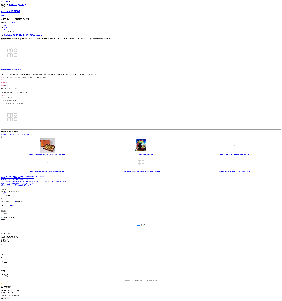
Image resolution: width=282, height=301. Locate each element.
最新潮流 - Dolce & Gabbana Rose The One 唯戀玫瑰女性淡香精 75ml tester (19, 181)
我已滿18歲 (3, 298)
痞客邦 (11, 201)
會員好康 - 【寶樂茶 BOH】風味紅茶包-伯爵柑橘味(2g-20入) (16, 185)
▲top (2, 207)
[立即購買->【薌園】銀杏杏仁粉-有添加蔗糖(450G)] (12, 64)
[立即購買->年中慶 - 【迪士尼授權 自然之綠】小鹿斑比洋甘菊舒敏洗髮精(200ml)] (47, 163)
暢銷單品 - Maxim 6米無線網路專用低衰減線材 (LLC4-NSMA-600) (17, 178)
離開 (8, 298)
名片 (5, 29)
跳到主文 (3, 15)
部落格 (5, 27)
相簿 (5, 25)
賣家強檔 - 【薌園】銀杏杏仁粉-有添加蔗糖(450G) (23, 35)
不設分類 (12, 22)
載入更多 (3, 210)
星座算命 (12, 205)
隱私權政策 (149, 280)
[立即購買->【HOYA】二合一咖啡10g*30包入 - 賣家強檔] (141, 152)
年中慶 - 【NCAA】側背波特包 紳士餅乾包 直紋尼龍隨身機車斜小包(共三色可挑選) (22, 176)
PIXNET (130, 280)
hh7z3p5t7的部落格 (10, 11)
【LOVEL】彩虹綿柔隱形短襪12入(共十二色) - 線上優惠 (52, 181)
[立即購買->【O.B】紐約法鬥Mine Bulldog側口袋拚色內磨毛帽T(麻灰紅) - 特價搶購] (141, 169)
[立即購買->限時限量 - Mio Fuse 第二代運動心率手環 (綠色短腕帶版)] (234, 145)
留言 (14, 201)
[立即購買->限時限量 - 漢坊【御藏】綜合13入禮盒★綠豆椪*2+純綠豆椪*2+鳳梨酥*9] (47, 152)
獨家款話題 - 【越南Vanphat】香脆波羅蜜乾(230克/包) (14, 179)
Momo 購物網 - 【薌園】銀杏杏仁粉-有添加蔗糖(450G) (15, 134)
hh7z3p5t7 (3, 193)
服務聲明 (155, 280)
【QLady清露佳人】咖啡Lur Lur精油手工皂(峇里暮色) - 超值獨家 (17, 183)
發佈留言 (3, 219)
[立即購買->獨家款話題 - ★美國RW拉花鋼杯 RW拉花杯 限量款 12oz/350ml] (234, 163)
